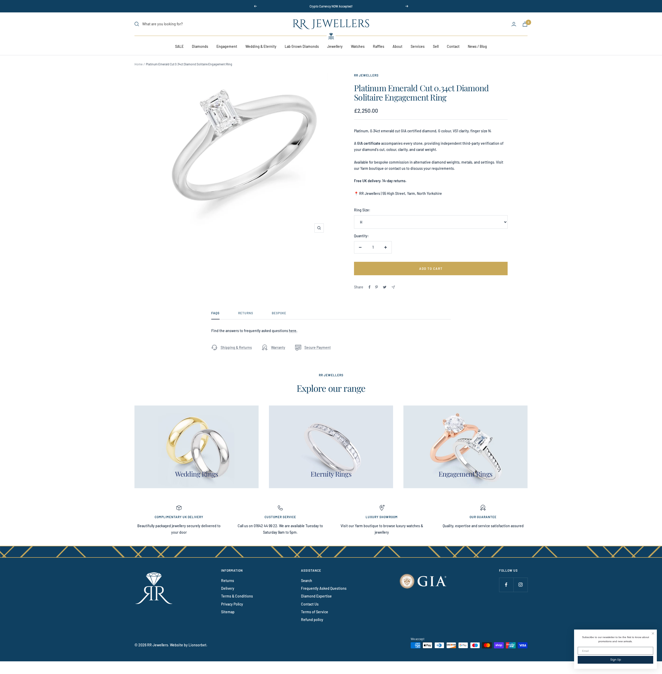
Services (418, 46)
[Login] (513, 24)
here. (293, 330)
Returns (245, 313)
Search (306, 580)
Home (138, 64)
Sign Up (615, 660)
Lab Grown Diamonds (302, 46)
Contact (453, 46)
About (397, 46)
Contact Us (310, 604)
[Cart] (525, 24)
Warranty (278, 347)
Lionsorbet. (198, 645)
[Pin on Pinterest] (376, 287)
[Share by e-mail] (393, 287)
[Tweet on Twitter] (384, 287)
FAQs (215, 313)
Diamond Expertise (316, 596)
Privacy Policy (232, 604)
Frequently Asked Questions (324, 588)
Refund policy (312, 619)
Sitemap (228, 612)
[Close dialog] (653, 633)
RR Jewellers (366, 75)
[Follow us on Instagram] (520, 585)
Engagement (226, 46)
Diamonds (200, 46)
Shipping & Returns (236, 347)
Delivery (227, 588)
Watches (358, 46)
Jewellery (335, 46)
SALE (179, 46)
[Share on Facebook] (369, 287)
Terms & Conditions (237, 596)
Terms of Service (314, 612)
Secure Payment (317, 347)
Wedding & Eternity (260, 46)
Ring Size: (362, 210)
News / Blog (477, 46)
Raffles (378, 46)
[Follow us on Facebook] (506, 585)
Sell (436, 46)
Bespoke (279, 313)
